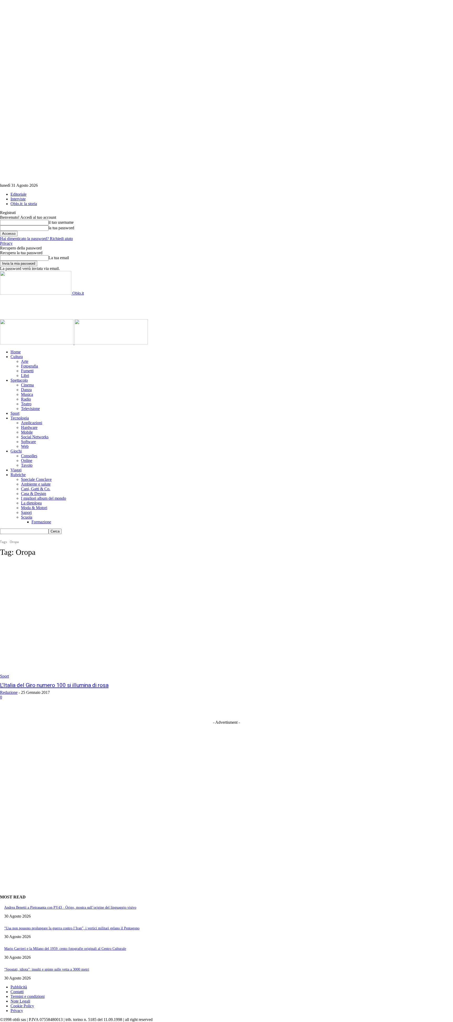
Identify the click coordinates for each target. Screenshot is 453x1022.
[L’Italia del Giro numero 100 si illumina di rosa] (116, 620)
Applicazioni (31, 422)
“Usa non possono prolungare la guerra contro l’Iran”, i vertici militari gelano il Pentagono (71, 928)
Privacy (6, 243)
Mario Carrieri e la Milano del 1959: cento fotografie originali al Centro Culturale (65, 949)
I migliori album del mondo (43, 498)
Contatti (17, 991)
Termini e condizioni (27, 996)
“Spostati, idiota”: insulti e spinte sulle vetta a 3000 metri (46, 969)
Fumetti (27, 371)
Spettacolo (19, 380)
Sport (14, 413)
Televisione (30, 408)
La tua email (58, 258)
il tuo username (61, 222)
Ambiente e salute (36, 484)
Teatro (26, 404)
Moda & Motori (34, 507)
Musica (27, 394)
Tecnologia (19, 418)
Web (25, 446)
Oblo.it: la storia (23, 203)
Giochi (16, 451)
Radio (26, 399)
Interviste (18, 199)
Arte (24, 361)
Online (26, 460)
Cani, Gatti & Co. (35, 489)
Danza (26, 389)
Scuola (26, 517)
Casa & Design (33, 493)
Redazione (9, 692)
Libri (25, 375)
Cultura (16, 356)
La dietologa (31, 503)
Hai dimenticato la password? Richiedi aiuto (36, 238)
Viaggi (15, 470)
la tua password (61, 228)
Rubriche (18, 474)
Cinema (27, 385)
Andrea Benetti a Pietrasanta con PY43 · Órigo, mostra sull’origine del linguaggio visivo (70, 907)
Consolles (29, 456)
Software (28, 441)
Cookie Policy (22, 1006)
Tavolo (27, 465)
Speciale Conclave (36, 479)
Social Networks (34, 437)
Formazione (41, 522)
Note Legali (20, 1001)
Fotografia (29, 366)
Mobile (27, 432)
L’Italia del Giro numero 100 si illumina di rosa (54, 685)
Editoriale (18, 194)
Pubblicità (18, 987)
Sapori (26, 512)
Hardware (29, 427)
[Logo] (37, 343)
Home (15, 352)
